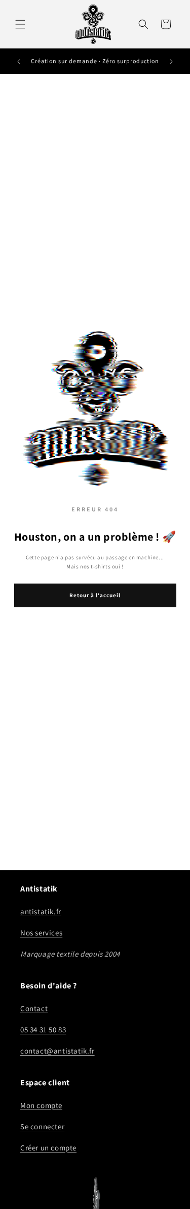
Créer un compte (48, 1147)
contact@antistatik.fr (57, 1051)
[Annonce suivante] (171, 61)
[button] (20, 24)
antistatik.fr (40, 911)
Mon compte (41, 1105)
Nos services (41, 932)
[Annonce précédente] (19, 61)
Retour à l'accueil (95, 595)
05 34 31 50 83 (43, 1029)
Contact (34, 1008)
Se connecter (42, 1126)
